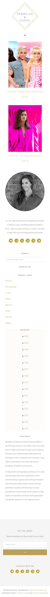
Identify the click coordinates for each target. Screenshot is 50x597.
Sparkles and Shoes (25, 16)
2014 (26, 415)
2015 (26, 409)
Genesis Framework (40, 593)
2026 (26, 336)
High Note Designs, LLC (38, 590)
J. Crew (8, 293)
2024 (26, 349)
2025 (26, 343)
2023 (26, 356)
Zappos (8, 323)
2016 (26, 402)
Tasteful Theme (23, 593)
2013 (26, 422)
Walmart (8, 317)
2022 (26, 362)
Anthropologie (10, 287)
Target (7, 311)
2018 (26, 389)
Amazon (8, 281)
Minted (8, 299)
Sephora (8, 305)
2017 (26, 395)
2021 (26, 369)
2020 (26, 376)
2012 (26, 428)
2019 (26, 382)
